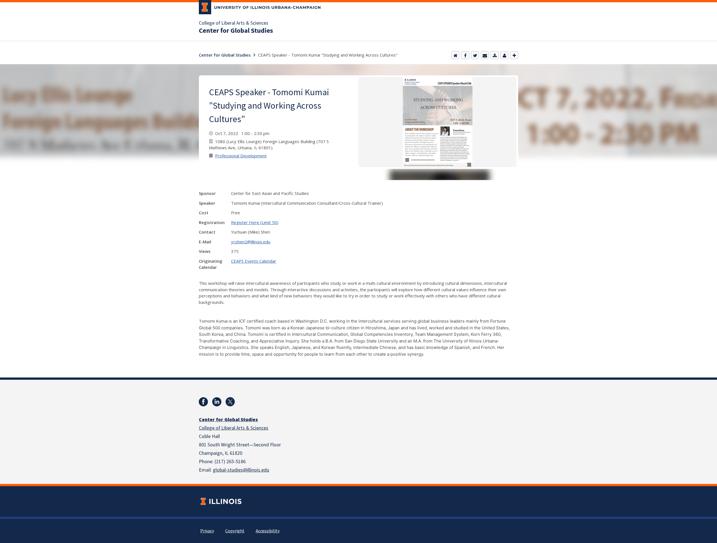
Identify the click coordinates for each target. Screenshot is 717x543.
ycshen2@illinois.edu (250, 241)
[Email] (485, 55)
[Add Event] (514, 55)
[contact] (504, 55)
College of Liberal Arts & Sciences (233, 23)
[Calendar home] (455, 55)
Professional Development (241, 156)
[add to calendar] (495, 55)
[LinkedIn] (217, 402)
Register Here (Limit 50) (254, 222)
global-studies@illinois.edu (241, 470)
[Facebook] (465, 55)
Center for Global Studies (236, 31)
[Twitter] (475, 55)
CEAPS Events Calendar (253, 261)
